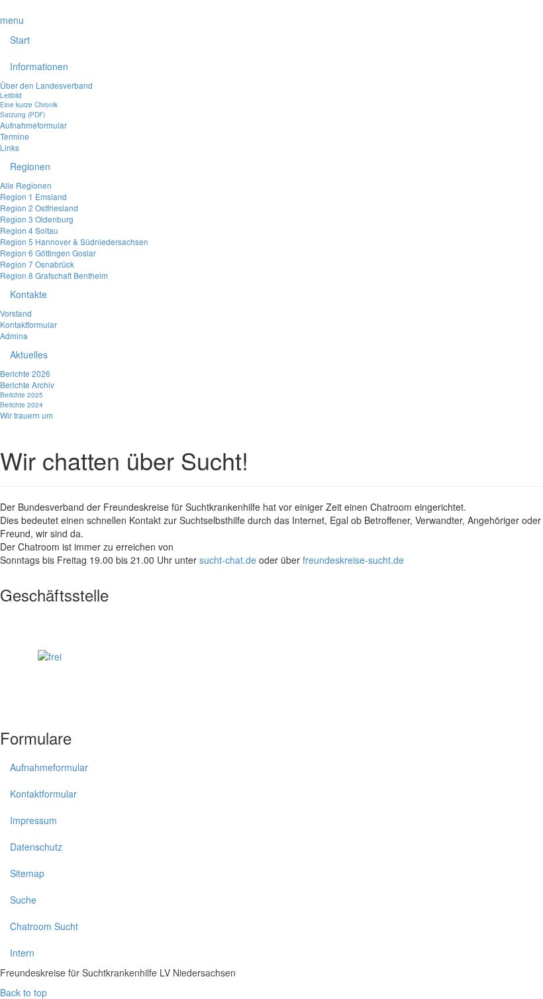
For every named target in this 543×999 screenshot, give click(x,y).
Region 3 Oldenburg (37, 219)
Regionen (30, 166)
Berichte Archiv (27, 384)
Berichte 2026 (25, 373)
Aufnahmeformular (33, 125)
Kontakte (28, 294)
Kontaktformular (28, 324)
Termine (14, 136)
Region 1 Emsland (33, 196)
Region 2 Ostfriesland (39, 207)
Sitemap (27, 873)
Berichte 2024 (21, 404)
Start (20, 39)
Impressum (33, 820)
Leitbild (11, 95)
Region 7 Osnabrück (37, 264)
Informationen (39, 66)
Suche (23, 899)
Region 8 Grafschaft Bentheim (54, 275)
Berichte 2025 (21, 394)
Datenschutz (36, 846)
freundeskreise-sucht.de (353, 559)
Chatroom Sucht (44, 926)
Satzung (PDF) (22, 114)
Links (9, 147)
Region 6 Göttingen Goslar (48, 252)
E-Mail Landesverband (47, 636)
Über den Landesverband (46, 85)
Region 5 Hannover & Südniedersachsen (74, 241)
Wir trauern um (26, 415)
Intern (22, 952)
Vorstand (16, 313)
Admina (14, 335)
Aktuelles (29, 354)
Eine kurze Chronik (29, 104)
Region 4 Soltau (29, 230)
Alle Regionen (26, 185)
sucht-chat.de (227, 559)
